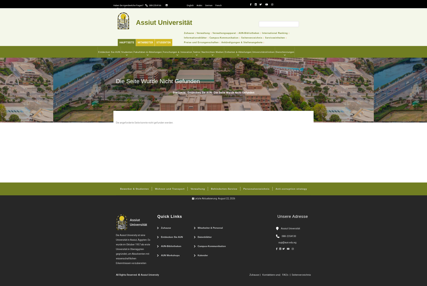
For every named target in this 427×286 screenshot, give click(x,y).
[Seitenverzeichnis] (160, 276)
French (218, 5)
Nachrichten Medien (212, 52)
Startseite (179, 92)
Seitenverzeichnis (251, 38)
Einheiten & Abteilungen (238, 52)
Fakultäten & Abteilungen (148, 52)
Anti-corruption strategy (291, 189)
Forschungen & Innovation (177, 52)
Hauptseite (126, 42)
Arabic (199, 5)
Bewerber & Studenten (134, 189)
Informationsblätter (195, 38)
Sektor (196, 52)
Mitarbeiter (145, 42)
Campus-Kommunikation (224, 38)
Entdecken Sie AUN (109, 52)
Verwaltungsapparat (224, 33)
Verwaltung (203, 33)
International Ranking (275, 33)
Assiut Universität (290, 228)
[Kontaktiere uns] (167, 276)
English (190, 5)
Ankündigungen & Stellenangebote (242, 42)
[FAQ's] (164, 276)
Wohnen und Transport (170, 189)
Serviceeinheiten (275, 38)
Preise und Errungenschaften (201, 42)
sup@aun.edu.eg (121, 9)
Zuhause (189, 33)
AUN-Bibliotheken (249, 33)
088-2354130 (289, 236)
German (208, 5)
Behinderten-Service (224, 189)
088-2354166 (155, 5)
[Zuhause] (170, 276)
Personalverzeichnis (256, 189)
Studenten (163, 42)
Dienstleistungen (285, 52)
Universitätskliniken (263, 52)
